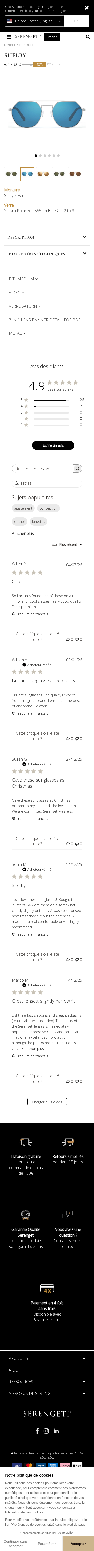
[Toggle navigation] (9, 37)
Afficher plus (23, 533)
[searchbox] (42, 468)
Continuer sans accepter (16, 1543)
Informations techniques (36, 253)
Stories (52, 37)
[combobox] (63, 544)
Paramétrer (47, 1544)
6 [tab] (58, 155)
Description (20, 237)
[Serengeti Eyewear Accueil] (28, 37)
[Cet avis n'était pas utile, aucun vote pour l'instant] (77, 639)
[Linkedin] (56, 1433)
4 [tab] (49, 155)
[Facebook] (37, 1433)
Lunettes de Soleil (19, 45)
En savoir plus (33, 1048)
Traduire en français (32, 614)
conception (48, 508)
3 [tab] (45, 155)
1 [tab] (36, 155)
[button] (47, 1370)
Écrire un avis (53, 445)
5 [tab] (54, 155)
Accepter (78, 1544)
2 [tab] (40, 155)
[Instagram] (46, 1433)
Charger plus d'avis (47, 1102)
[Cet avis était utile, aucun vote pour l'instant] (68, 639)
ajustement (23, 508)
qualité (19, 521)
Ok (76, 21)
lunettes (38, 521)
